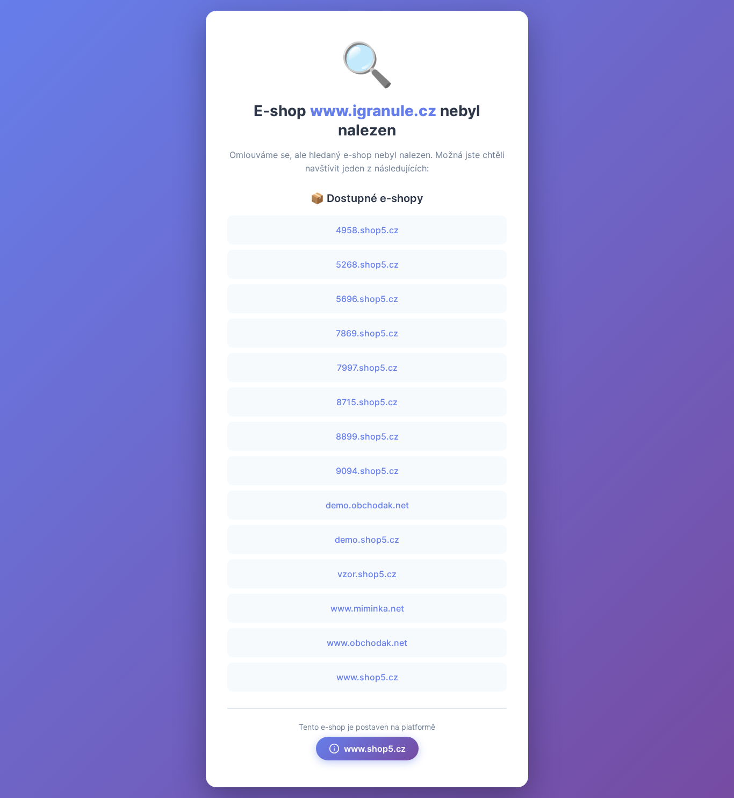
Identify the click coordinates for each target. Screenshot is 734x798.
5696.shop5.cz (367, 298)
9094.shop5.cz (367, 470)
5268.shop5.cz (367, 264)
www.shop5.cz (367, 677)
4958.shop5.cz (367, 230)
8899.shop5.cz (367, 436)
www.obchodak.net (367, 642)
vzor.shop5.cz (367, 574)
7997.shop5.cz (367, 367)
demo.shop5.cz (367, 539)
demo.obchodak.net (367, 505)
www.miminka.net (367, 608)
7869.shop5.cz (367, 333)
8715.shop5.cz (367, 402)
